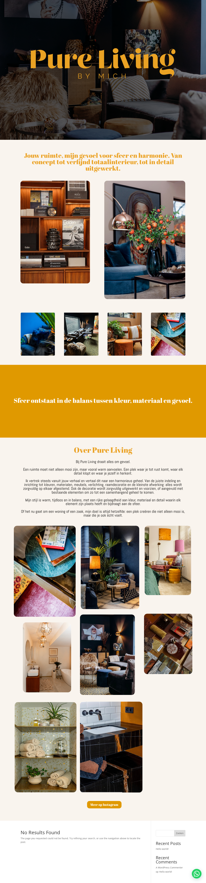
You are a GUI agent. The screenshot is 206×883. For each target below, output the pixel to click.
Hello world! (162, 848)
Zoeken (180, 833)
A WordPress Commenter (169, 867)
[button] (196, 874)
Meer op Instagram (104, 804)
